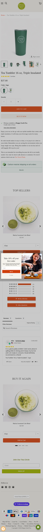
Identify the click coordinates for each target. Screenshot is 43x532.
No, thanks (11, 275)
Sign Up (11, 271)
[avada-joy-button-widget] (38, 527)
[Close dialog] (41, 254)
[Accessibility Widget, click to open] (3, 528)
